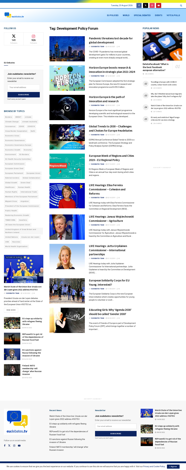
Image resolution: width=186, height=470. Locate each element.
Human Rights (11, 192)
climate (28, 117)
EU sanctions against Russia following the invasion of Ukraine (31, 353)
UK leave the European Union (17, 225)
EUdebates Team (97, 46)
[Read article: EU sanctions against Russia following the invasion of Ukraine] (12, 354)
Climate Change (12, 122)
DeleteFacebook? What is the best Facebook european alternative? (156, 67)
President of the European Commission (22, 206)
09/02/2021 (111, 105)
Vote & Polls (173, 15)
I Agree (173, 467)
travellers (23, 220)
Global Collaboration (31, 178)
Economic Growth (12, 150)
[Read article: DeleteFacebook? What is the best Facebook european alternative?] (162, 46)
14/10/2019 (111, 135)
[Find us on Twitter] (145, 5)
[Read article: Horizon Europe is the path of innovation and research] (67, 107)
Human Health (24, 187)
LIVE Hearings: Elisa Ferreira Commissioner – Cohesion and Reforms (107, 189)
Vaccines (16, 242)
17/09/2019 (111, 289)
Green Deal (25, 183)
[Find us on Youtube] (158, 5)
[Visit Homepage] (14, 15)
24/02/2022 (28, 378)
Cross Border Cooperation (16, 131)
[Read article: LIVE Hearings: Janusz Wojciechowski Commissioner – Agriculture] (67, 227)
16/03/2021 (111, 76)
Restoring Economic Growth (17, 215)
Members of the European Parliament (21, 197)
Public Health (11, 211)
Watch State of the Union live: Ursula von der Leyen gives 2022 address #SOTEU (166, 106)
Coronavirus (10, 126)
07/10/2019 (111, 164)
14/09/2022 (26, 293)
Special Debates (142, 15)
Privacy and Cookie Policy (154, 466)
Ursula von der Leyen (30, 237)
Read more (12, 309)
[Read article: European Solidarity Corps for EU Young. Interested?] (67, 291)
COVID (21, 126)
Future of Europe (14, 257)
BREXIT (18, 117)
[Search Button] (181, 5)
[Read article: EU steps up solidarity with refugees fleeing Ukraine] (12, 323)
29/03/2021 (111, 46)
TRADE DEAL (10, 220)
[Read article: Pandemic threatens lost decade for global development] (67, 49)
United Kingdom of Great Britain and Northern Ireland (20, 231)
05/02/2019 (111, 318)
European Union (33, 173)
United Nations (11, 237)
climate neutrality (29, 122)
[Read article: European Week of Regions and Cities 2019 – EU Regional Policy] (67, 166)
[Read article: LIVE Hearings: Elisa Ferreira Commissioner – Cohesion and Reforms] (67, 195)
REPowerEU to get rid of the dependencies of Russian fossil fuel (32, 337)
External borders (12, 178)
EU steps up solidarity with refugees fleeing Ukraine (32, 321)
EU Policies (112, 15)
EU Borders (24, 154)
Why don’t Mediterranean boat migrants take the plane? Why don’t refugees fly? (166, 95)
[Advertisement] (163, 147)
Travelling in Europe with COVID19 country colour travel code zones (164, 83)
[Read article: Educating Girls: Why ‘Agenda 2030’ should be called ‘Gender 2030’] (67, 320)
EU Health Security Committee (18, 159)
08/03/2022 (28, 328)
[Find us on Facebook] (139, 5)
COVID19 (31, 126)
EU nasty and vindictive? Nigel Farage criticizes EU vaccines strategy (165, 118)
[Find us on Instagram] (152, 5)
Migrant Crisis (11, 201)
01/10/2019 (111, 225)
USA (7, 242)
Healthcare (10, 187)
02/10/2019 (111, 198)
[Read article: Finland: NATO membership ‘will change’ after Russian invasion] (12, 370)
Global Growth (11, 183)
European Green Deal (14, 168)
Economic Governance (15, 140)
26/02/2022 (28, 359)
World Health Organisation (16, 246)
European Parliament (14, 173)
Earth (33, 131)
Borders (8, 117)
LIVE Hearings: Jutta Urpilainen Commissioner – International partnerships (108, 250)
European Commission (15, 164)
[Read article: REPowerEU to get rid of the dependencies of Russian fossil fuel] (12, 338)
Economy (28, 150)
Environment (10, 154)
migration (25, 201)
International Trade (29, 192)
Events (158, 15)
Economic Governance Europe (18, 145)
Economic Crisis (12, 136)
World (126, 15)
